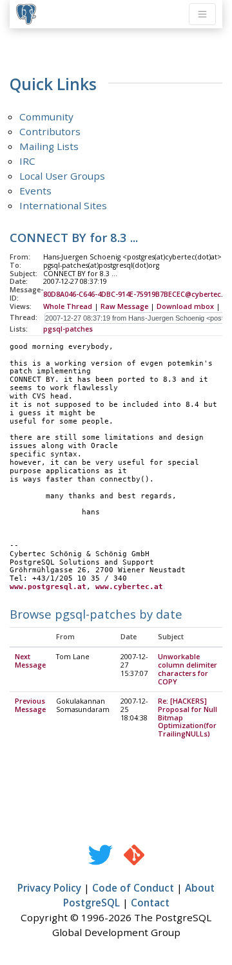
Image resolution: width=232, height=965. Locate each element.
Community (46, 116)
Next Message (30, 661)
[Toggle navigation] (202, 14)
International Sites (63, 205)
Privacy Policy (49, 887)
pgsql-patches (68, 328)
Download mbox (185, 306)
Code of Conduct (133, 887)
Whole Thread (67, 306)
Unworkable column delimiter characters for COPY (187, 669)
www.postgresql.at (48, 587)
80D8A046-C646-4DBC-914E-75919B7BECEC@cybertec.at (136, 294)
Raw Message (124, 306)
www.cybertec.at (129, 587)
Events (35, 190)
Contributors (50, 131)
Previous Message (30, 705)
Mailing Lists (49, 146)
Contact (150, 902)
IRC (27, 161)
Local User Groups (62, 175)
